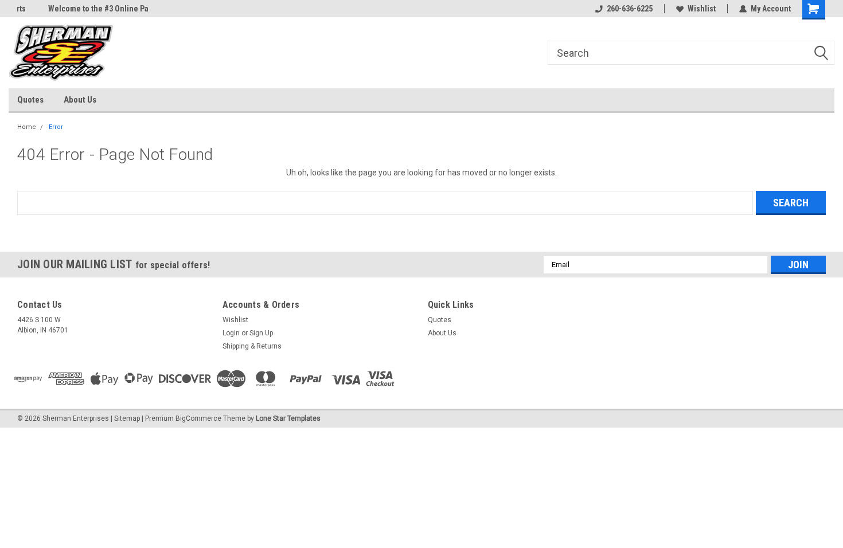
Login (231, 333)
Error (56, 127)
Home (26, 127)
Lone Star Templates (288, 418)
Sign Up (261, 333)
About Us (80, 100)
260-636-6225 (630, 8)
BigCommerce (198, 418)
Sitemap (127, 418)
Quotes (30, 100)
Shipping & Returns (252, 346)
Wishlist (702, 8)
